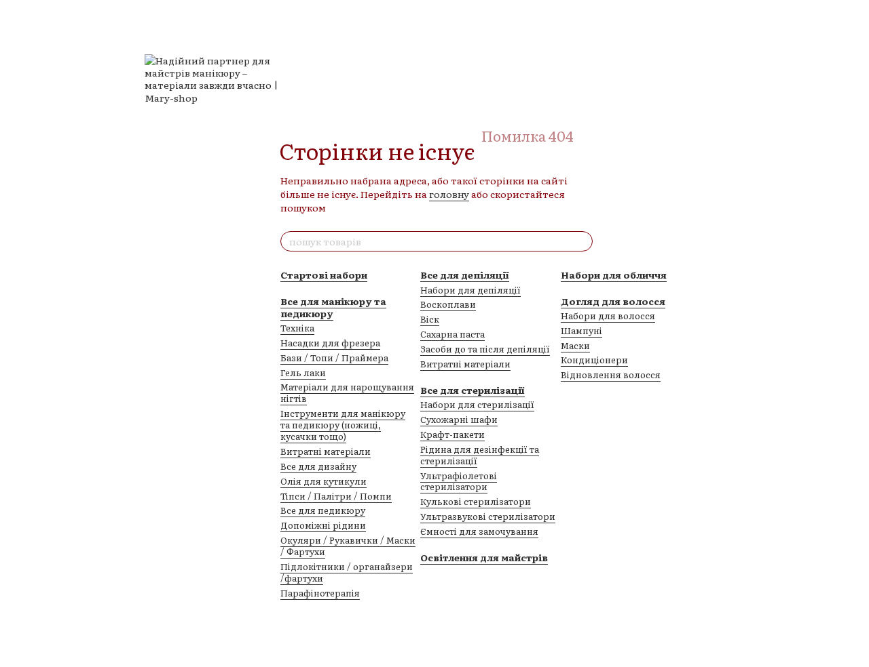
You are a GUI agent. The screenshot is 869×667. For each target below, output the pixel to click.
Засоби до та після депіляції (485, 348)
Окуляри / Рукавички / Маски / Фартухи (347, 545)
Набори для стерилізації (477, 404)
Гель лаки (303, 372)
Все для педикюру (322, 510)
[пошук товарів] (582, 241)
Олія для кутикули (323, 480)
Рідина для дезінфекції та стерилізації (479, 455)
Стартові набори (323, 274)
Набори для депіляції (470, 289)
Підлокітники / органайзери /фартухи (346, 572)
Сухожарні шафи (459, 419)
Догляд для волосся (613, 301)
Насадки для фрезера (330, 342)
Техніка (297, 327)
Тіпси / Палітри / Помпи (336, 495)
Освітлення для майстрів (484, 557)
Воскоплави (448, 304)
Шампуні (581, 330)
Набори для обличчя (614, 274)
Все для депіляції (464, 274)
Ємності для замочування (479, 531)
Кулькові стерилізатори (475, 501)
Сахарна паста (452, 333)
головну (449, 194)
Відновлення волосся (611, 374)
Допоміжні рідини (323, 525)
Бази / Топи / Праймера (334, 357)
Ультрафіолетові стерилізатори (458, 481)
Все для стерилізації (472, 390)
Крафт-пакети (452, 434)
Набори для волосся (608, 315)
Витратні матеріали (325, 451)
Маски (575, 345)
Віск (429, 318)
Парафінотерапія (320, 592)
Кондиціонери (594, 359)
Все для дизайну (318, 466)
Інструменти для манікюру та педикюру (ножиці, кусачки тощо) (342, 425)
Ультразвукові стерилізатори (487, 516)
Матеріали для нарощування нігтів (347, 392)
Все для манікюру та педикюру (333, 307)
